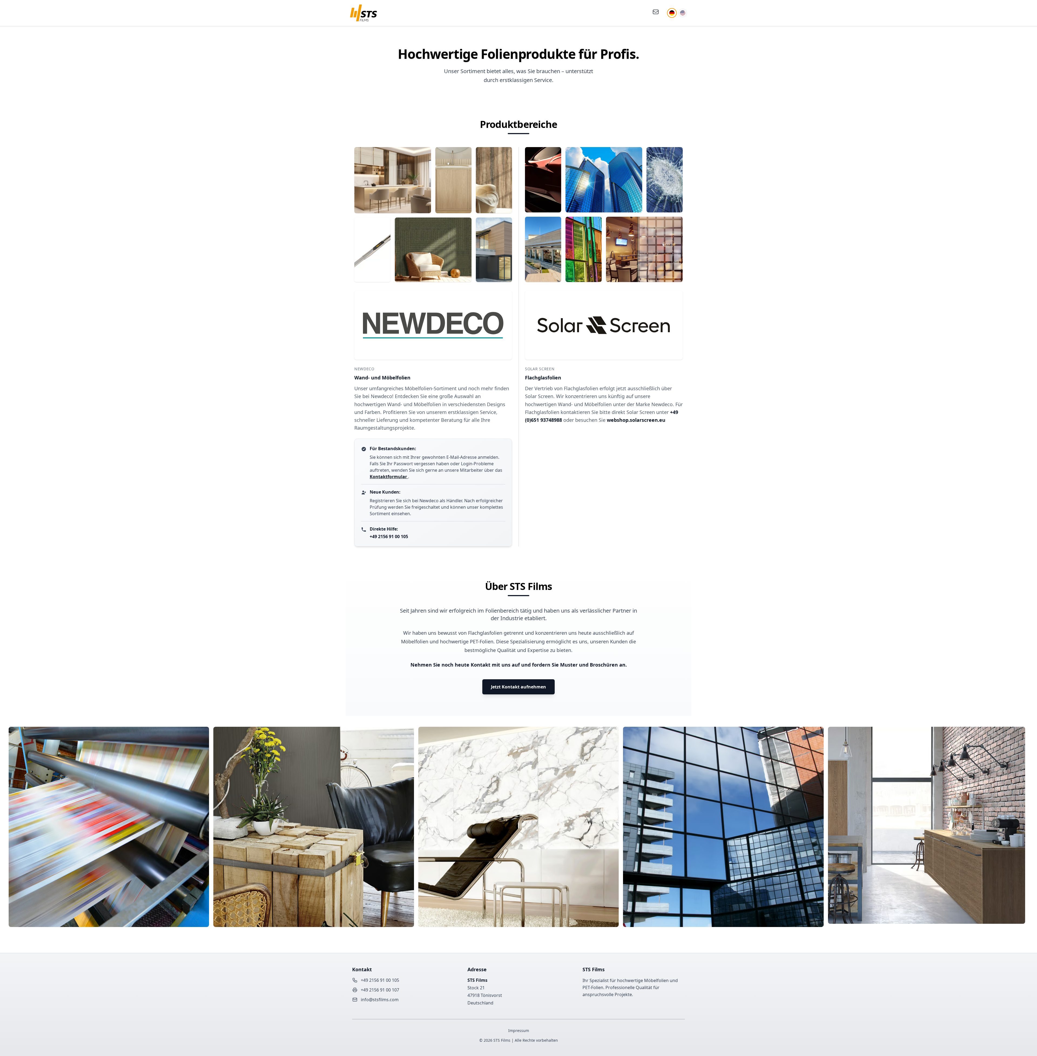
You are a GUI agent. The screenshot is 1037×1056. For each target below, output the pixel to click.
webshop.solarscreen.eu (636, 420)
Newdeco (364, 368)
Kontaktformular (389, 477)
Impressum (518, 1030)
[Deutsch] (672, 13)
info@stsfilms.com (380, 1000)
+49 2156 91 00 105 (389, 536)
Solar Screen (539, 368)
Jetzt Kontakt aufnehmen (518, 687)
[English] (682, 13)
